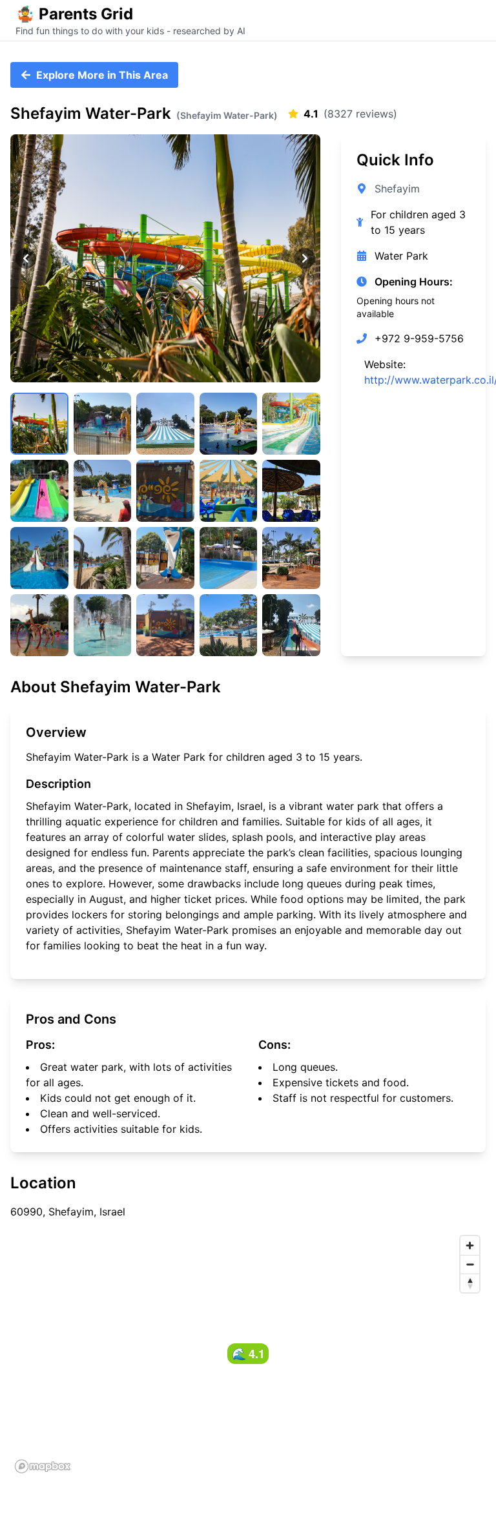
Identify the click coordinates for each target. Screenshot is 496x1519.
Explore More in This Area (102, 74)
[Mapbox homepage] (42, 1466)
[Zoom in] (469, 1245)
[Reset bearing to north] (469, 1283)
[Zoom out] (469, 1264)
